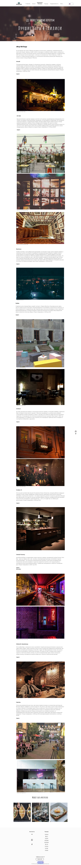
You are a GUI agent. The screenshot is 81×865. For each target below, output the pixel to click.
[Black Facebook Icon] (76, 434)
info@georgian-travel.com (40, 856)
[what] (76, 431)
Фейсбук (18, 569)
